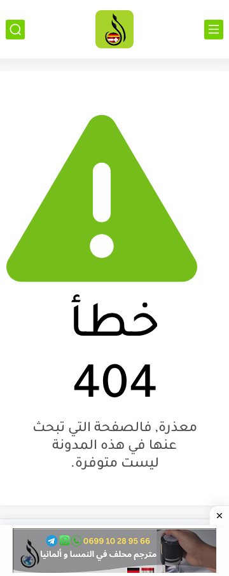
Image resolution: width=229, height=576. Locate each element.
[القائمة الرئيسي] (213, 29)
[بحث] (15, 29)
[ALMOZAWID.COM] (114, 29)
